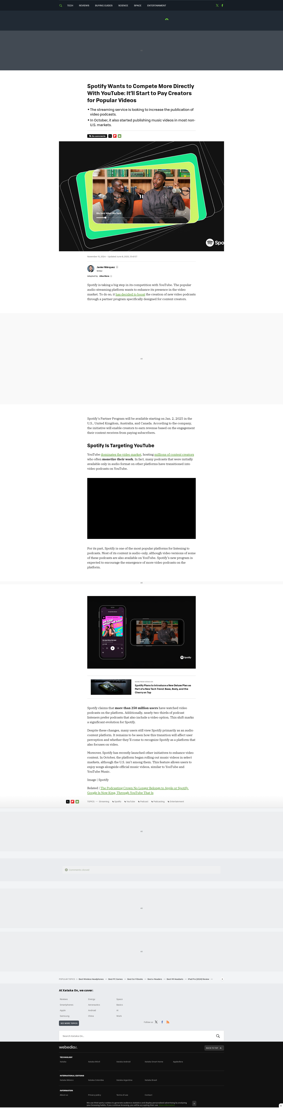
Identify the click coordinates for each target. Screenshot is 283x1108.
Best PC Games (115, 979)
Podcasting (159, 801)
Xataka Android (123, 1061)
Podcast (144, 801)
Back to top (212, 1047)
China (91, 1015)
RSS (168, 1021)
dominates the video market (121, 454)
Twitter (217, 5)
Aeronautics (94, 1004)
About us (64, 1094)
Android (92, 1010)
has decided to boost (130, 294)
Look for (218, 1036)
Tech (70, 5)
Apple (63, 1010)
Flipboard (115, 136)
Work (119, 1015)
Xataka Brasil (151, 1080)
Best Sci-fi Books (135, 979)
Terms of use (122, 1094)
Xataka (63, 1061)
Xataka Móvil (94, 1061)
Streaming (104, 801)
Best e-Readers (155, 979)
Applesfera (178, 1061)
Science (123, 5)
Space (137, 5)
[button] (107, 267)
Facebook (222, 5)
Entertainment (156, 5)
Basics (119, 1004)
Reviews (84, 5)
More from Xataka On (144, 682)
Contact (148, 1094)
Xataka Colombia (96, 1080)
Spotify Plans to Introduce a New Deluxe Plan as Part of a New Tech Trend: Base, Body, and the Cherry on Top (163, 688)
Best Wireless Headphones (91, 979)
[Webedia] (68, 1047)
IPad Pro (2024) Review (199, 979)
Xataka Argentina (124, 1080)
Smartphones (66, 1004)
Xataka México (67, 1080)
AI (117, 1010)
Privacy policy (94, 1094)
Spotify (117, 801)
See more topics (69, 1023)
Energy (91, 999)
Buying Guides (103, 5)
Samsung (64, 1015)
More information (167, 1105)
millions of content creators (174, 454)
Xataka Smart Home (154, 1061)
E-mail (119, 136)
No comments (98, 136)
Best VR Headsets (175, 979)
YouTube (130, 801)
